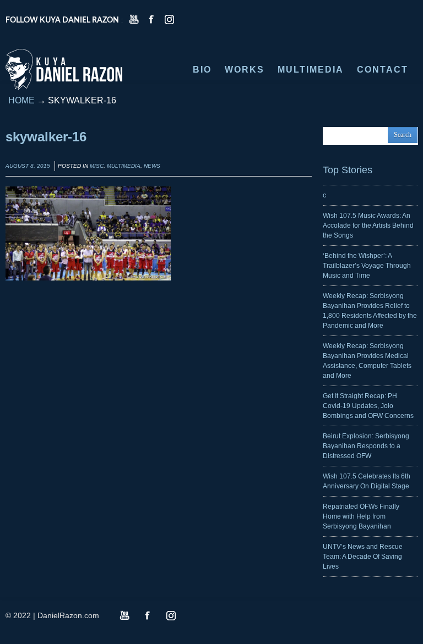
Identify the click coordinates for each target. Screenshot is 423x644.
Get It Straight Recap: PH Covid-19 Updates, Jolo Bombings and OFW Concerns (368, 406)
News (152, 166)
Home (21, 100)
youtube (134, 19)
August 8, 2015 (28, 166)
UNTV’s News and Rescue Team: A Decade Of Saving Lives (363, 556)
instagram (169, 19)
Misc (97, 166)
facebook (151, 19)
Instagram (171, 615)
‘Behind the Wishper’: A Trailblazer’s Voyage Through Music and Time (367, 265)
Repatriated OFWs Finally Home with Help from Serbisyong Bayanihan (361, 516)
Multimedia (123, 166)
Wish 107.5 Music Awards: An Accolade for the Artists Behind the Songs (368, 225)
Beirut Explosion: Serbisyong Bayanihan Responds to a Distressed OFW (366, 446)
